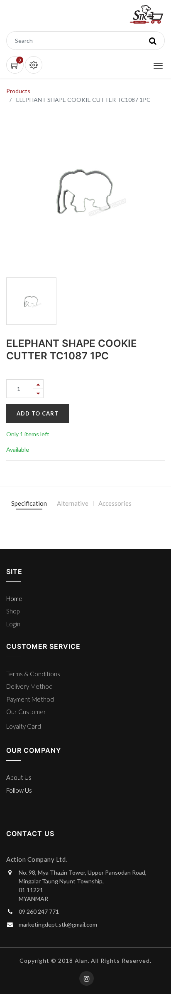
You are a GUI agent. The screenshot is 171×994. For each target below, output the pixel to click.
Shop (13, 611)
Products (18, 90)
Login (13, 624)
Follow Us (19, 790)
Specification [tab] (29, 503)
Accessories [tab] (115, 503)
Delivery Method (29, 686)
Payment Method (30, 699)
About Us (19, 777)
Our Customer (26, 711)
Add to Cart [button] (38, 413)
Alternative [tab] (72, 503)
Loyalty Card (23, 726)
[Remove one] (38, 393)
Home (14, 598)
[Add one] (38, 384)
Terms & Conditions (33, 674)
